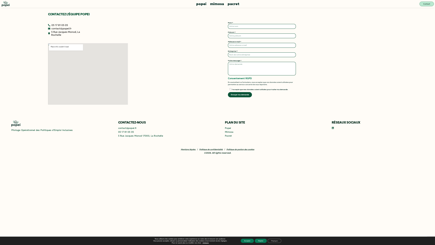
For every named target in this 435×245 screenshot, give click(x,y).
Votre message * (234, 61)
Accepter (247, 241)
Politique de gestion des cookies (240, 149)
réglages (206, 243)
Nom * (230, 23)
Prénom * (232, 32)
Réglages (274, 241)
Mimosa (217, 4)
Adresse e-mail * (234, 42)
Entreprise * (233, 51)
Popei (201, 4)
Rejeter (260, 241)
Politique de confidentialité (211, 149)
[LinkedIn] (333, 128)
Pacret (233, 4)
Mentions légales (188, 149)
